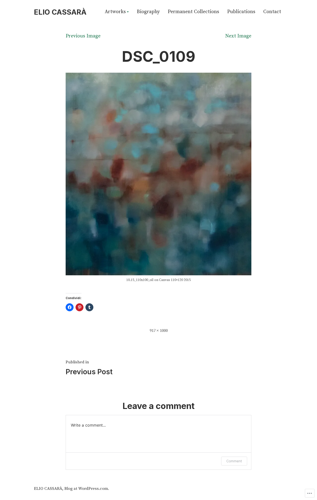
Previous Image (83, 36)
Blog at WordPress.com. (86, 488)
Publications (241, 12)
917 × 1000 (159, 330)
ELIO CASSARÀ (60, 12)
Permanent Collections (193, 12)
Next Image (238, 36)
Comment (234, 461)
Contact (272, 12)
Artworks (115, 12)
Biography (148, 12)
